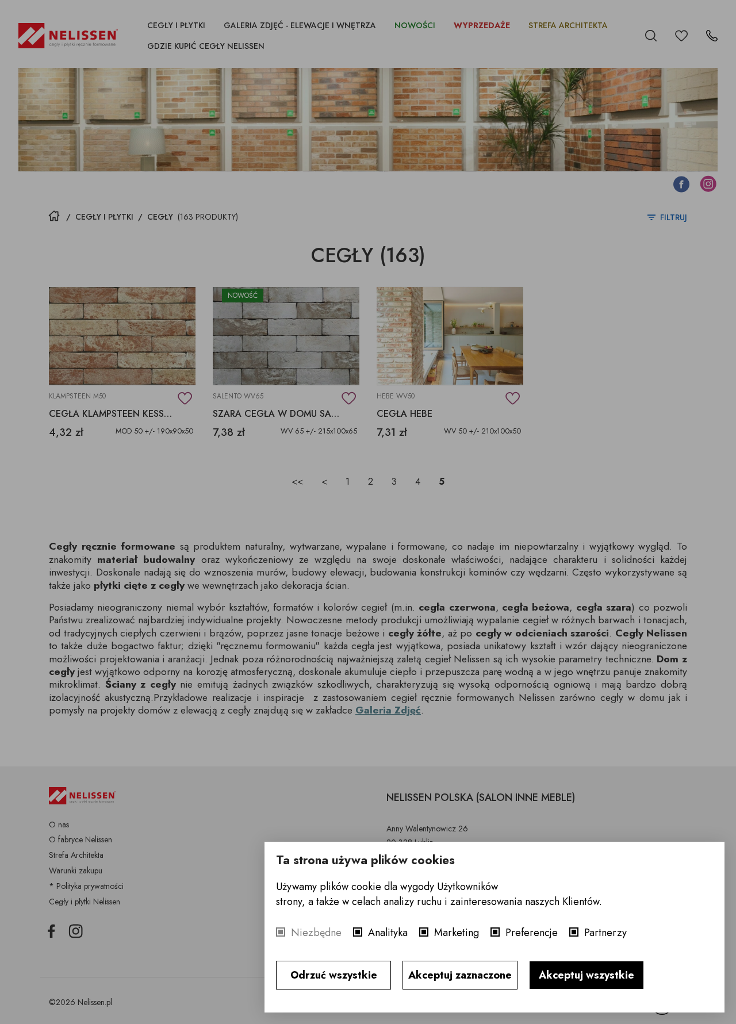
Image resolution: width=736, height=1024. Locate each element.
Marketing (456, 932)
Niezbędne (316, 932)
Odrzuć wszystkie (333, 975)
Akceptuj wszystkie (586, 975)
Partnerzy (605, 932)
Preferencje (531, 932)
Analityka (388, 932)
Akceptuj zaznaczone (460, 975)
